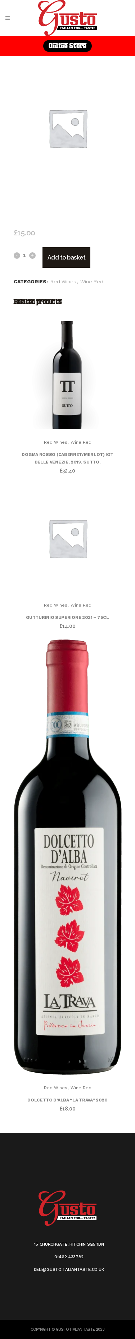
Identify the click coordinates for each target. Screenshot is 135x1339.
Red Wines (63, 281)
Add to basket (67, 257)
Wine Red (91, 281)
